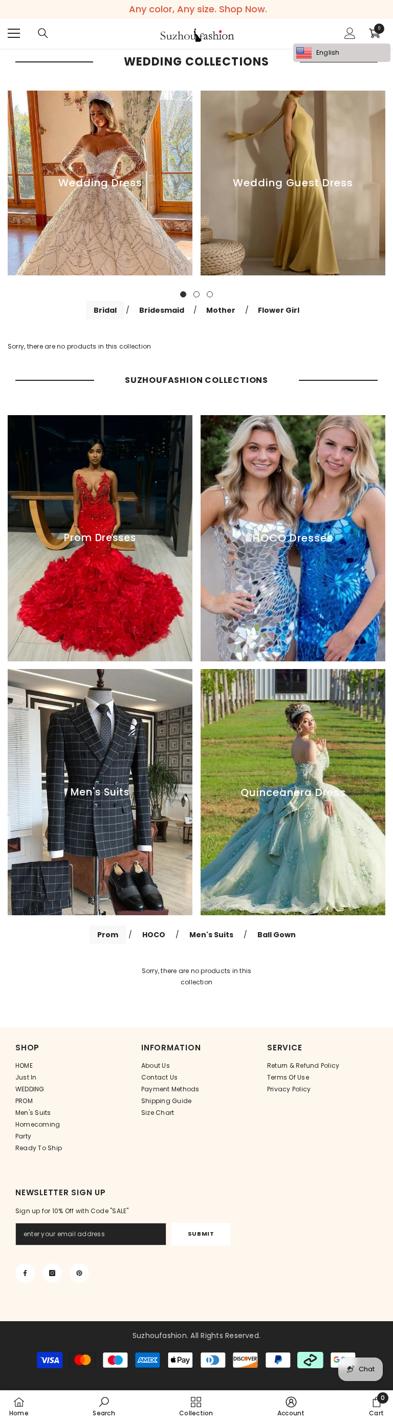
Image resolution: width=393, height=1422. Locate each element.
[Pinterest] (79, 1273)
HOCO (153, 935)
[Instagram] (52, 1273)
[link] (104, 1406)
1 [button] (183, 294)
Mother (220, 310)
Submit (201, 1234)
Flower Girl (278, 310)
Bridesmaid (161, 310)
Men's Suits (211, 935)
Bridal (105, 310)
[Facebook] (25, 1273)
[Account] (350, 33)
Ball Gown (276, 935)
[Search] (43, 33)
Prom (107, 935)
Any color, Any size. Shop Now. (198, 9)
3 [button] (210, 294)
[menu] (14, 33)
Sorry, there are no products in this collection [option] (197, 976)
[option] (100, 183)
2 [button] (196, 294)
